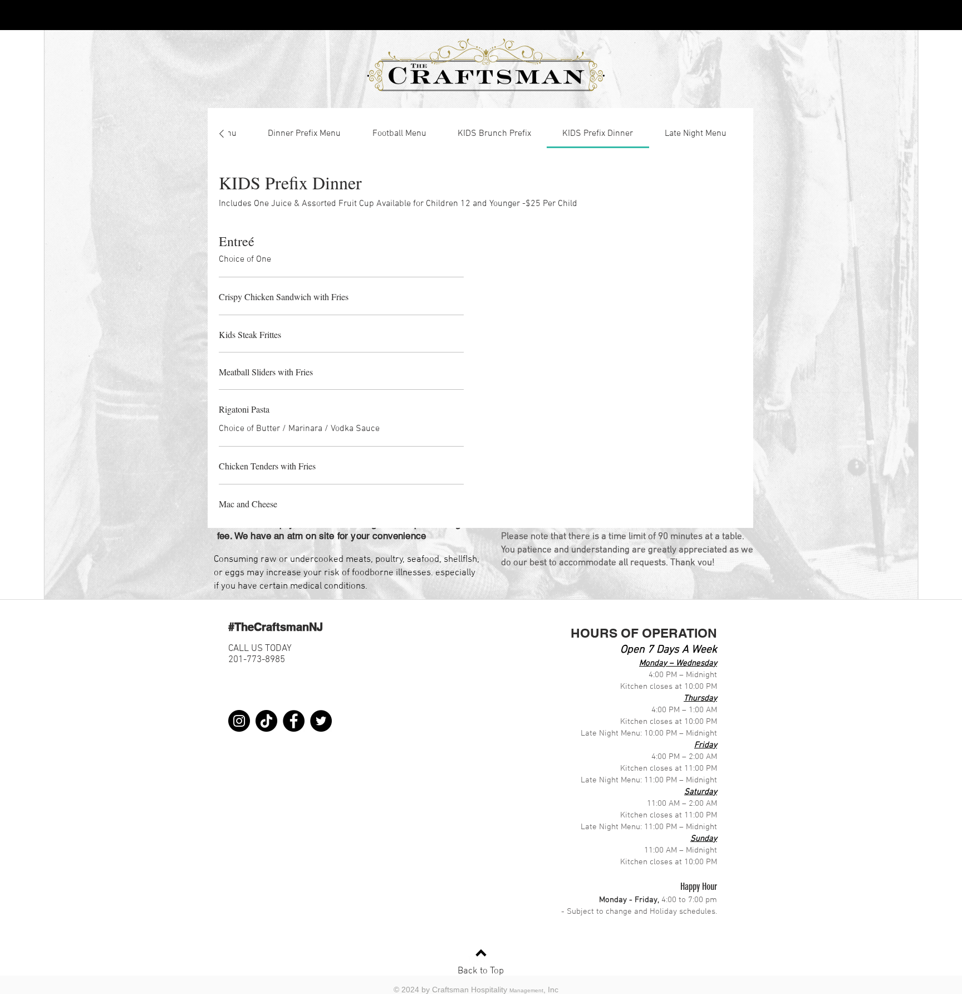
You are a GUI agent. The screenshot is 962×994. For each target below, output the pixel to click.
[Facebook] (294, 721)
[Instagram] (239, 721)
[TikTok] (266, 721)
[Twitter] (321, 721)
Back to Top (481, 971)
